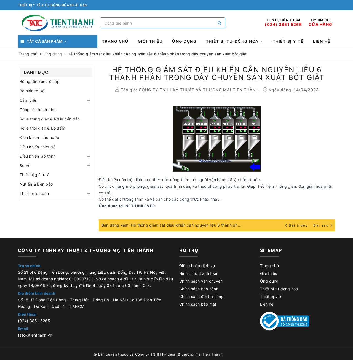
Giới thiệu (150, 41)
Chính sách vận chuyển (201, 281)
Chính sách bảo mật (197, 304)
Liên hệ (321, 41)
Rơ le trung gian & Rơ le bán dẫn (50, 119)
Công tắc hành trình (38, 109)
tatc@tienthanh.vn (35, 335)
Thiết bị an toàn (34, 193)
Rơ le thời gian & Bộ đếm (42, 128)
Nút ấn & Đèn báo (36, 184)
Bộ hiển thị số (32, 90)
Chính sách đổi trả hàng (201, 296)
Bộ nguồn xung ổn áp (40, 81)
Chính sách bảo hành (198, 288)
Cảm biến (28, 100)
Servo (25, 165)
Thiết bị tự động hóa (233, 41)
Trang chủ (115, 41)
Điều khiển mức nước (39, 137)
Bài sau (321, 225)
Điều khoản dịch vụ (197, 265)
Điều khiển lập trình (37, 156)
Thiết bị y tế (288, 41)
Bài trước (299, 225)
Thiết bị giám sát (35, 174)
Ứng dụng (184, 41)
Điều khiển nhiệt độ (37, 146)
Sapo (255, 354)
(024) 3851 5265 (34, 320)
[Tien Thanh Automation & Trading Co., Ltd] (58, 23)
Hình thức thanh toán (198, 273)
